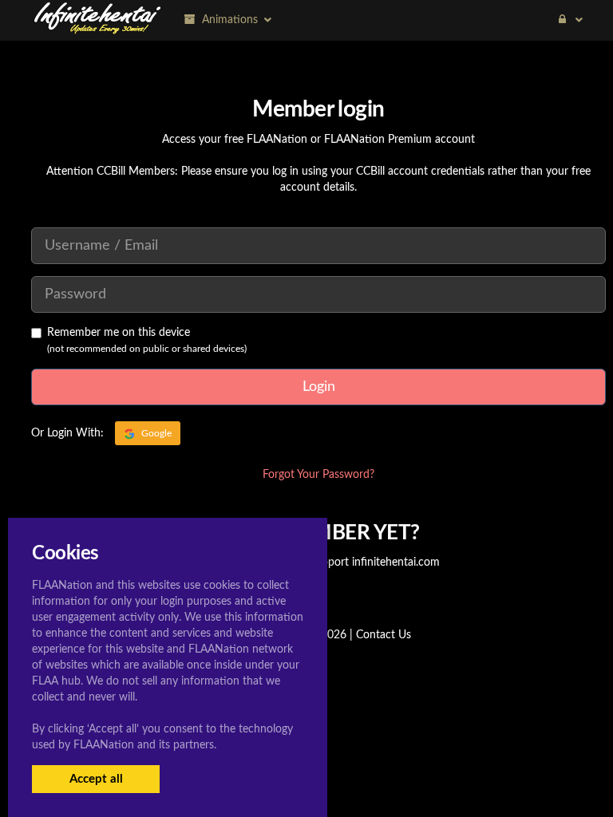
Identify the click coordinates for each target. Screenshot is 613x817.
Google (155, 433)
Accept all (96, 779)
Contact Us (383, 635)
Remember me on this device (118, 332)
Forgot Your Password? (318, 474)
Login (319, 387)
